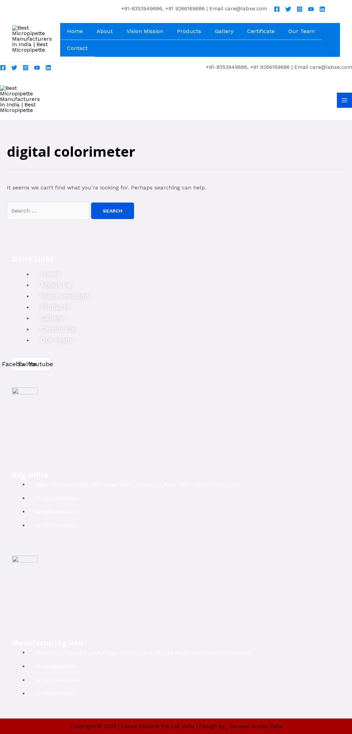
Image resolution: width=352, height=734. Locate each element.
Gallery (224, 31)
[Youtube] (311, 9)
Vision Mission (144, 31)
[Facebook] (277, 9)
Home (75, 31)
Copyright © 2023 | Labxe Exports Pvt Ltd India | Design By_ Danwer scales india (176, 726)
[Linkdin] (322, 9)
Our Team (301, 31)
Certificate (261, 31)
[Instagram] (299, 9)
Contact (77, 48)
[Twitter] (288, 9)
